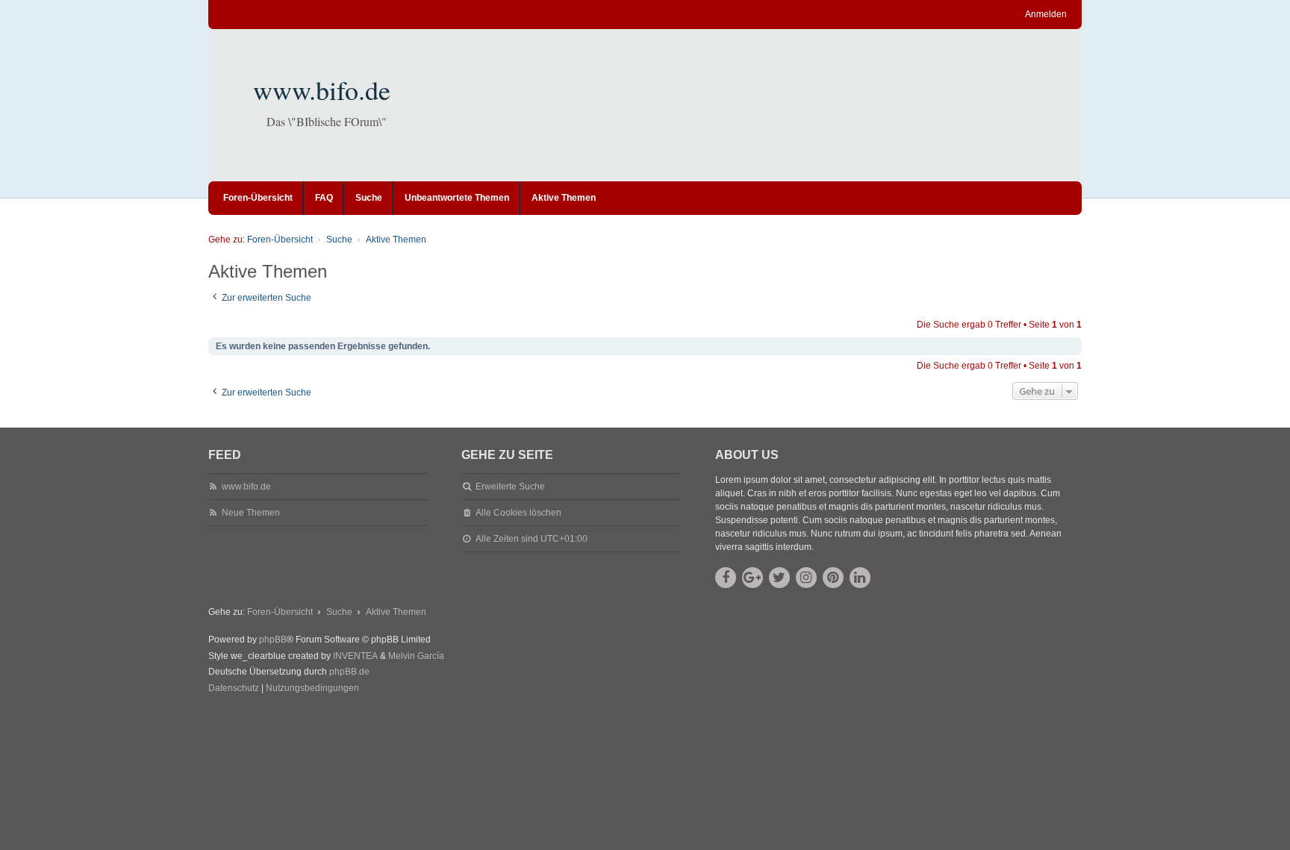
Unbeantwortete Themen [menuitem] (457, 198)
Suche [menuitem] (368, 198)
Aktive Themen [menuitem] (564, 198)
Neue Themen (251, 512)
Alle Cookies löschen (518, 512)
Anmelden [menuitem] (1046, 14)
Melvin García (416, 656)
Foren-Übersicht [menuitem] (258, 198)
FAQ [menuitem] (324, 198)
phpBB (273, 639)
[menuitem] (233, 689)
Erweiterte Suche (510, 486)
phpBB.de (349, 671)
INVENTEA (355, 656)
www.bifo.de (321, 89)
